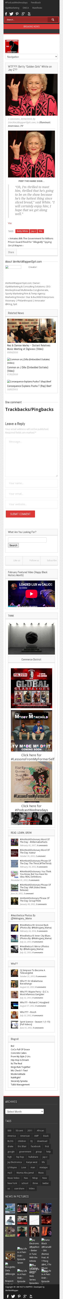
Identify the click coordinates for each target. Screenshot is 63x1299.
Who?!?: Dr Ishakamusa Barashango (31, 982)
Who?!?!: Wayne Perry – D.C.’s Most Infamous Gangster (34, 993)
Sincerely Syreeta (19, 1081)
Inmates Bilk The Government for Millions (31, 238)
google (11, 1151)
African (40, 1130)
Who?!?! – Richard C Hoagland (34, 1002)
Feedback (36, 2)
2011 (29, 1130)
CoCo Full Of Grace (20, 1049)
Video (32, 1188)
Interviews (13, 126)
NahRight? (16, 1077)
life (43, 1162)
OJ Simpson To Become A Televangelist (32, 971)
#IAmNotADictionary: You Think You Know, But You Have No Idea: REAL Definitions (35, 874)
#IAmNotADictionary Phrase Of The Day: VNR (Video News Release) (35, 887)
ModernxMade (18, 1074)
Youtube (29, 14)
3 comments (41, 904)
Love (23, 1167)
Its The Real (16, 1063)
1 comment (14, 119)
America (12, 1135)
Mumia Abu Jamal (25, 1172)
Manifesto (37, 7)
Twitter (11, 14)
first (47, 1146)
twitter (46, 1183)
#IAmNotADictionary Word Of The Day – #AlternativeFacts (35, 840)
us (9, 1188)
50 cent (19, 1130)
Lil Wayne (12, 1167)
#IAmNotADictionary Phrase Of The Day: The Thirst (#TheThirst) (35, 862)
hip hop (20, 1156)
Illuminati (44, 122)
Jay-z (33, 231)
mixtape (44, 1167)
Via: (10, 223)
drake (10, 1146)
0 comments (42, 845)
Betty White (22, 231)
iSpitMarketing (12, 7)
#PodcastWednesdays (16, 2)
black (45, 1135)
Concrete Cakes (18, 1052)
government (25, 1151)
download (42, 1141)
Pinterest (17, 14)
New (44, 1177)
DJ (31, 1141)
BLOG (10, 1141)
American (25, 1135)
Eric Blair (22, 1146)
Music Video (13, 1177)
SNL (41, 231)
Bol (12, 1045)
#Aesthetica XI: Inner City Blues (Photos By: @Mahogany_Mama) (35, 937)
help (48, 1151)
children (22, 1141)
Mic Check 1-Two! (19, 1070)
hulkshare (33, 1156)
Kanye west (31, 1162)
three (35, 1183)
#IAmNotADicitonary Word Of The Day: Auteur (35, 851)
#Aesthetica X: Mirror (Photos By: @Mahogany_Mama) (34, 948)
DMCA (26, 7)
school (25, 1183)
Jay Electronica (15, 1162)
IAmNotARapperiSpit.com (22, 122)
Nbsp (35, 1177)
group (39, 1151)
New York (12, 1183)
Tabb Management (20, 1084)
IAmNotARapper (11, 1290)
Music (41, 1172)
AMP (36, 1135)
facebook (35, 1146)
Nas (26, 1177)
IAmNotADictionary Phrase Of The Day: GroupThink (34, 899)
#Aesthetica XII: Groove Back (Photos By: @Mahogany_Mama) (35, 926)
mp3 (10, 1172)
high (10, 1156)
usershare (19, 1188)
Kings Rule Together (20, 1067)
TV (21, 126)
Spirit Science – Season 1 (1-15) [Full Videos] (35, 1023)
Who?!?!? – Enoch (28, 1012)
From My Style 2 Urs (20, 1056)
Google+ (23, 14)
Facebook (6, 14)
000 (9, 1130)
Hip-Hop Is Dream (20, 1060)
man (33, 1167)
